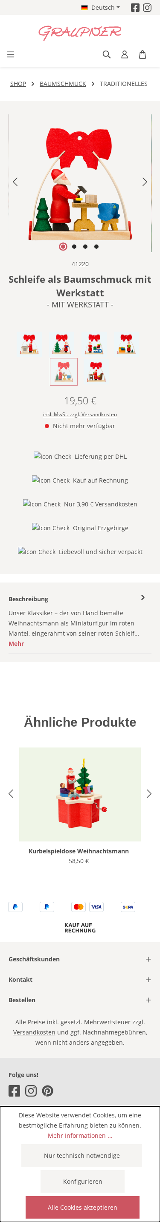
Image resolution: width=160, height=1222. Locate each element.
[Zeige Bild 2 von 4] (74, 246)
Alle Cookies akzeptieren (82, 1207)
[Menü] (11, 54)
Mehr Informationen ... (80, 1135)
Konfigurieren (82, 1181)
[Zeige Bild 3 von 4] (85, 246)
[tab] (78, 621)
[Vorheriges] (15, 183)
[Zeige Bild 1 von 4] (63, 246)
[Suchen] (107, 54)
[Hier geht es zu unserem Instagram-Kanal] (147, 7)
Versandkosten (34, 1032)
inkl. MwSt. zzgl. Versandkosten (80, 414)
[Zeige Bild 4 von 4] (96, 246)
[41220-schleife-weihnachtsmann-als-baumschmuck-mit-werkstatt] (80, 183)
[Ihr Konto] (125, 54)
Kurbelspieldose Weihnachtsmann (79, 851)
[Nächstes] (145, 183)
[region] (80, 183)
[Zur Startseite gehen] (80, 33)
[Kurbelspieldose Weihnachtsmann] (80, 794)
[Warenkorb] (142, 54)
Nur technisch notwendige (82, 1155)
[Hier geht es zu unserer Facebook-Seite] (135, 7)
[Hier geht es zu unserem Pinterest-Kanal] (47, 1091)
